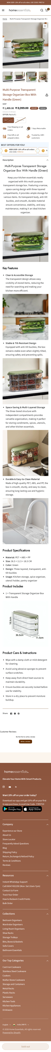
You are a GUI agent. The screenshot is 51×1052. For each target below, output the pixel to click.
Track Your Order (10, 894)
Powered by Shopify (12, 1032)
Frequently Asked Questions (16, 843)
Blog (5, 848)
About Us (7, 835)
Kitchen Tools (9, 1001)
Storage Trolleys (10, 937)
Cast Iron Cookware (12, 967)
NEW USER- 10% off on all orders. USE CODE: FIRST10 (25, 2)
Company (8, 824)
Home (5, 19)
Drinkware (7, 1010)
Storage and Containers (14, 984)
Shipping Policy (10, 852)
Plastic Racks (9, 992)
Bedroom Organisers (12, 920)
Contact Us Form (10, 890)
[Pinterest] (18, 713)
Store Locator (9, 839)
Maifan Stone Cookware (14, 980)
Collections (9, 914)
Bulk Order (8, 903)
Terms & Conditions (12, 860)
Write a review (25, 741)
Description (8, 160)
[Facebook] (11, 713)
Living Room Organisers (13, 928)
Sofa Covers (8, 946)
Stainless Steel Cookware (14, 971)
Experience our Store (12, 830)
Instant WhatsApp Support (15, 882)
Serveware (8, 997)
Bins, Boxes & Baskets (13, 941)
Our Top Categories (13, 960)
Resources (8, 875)
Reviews (6, 865)
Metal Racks (8, 988)
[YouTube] (12, 787)
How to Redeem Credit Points (16, 899)
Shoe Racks (8, 933)
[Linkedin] (18, 787)
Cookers (6, 975)
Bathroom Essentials (12, 950)
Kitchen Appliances (12, 1005)
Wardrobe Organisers (13, 924)
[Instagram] (5, 787)
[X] (14, 713)
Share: (5, 713)
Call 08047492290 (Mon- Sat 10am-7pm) (21, 886)
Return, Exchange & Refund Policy (18, 856)
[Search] (42, 10)
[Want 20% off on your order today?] (12, 810)
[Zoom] (45, 26)
